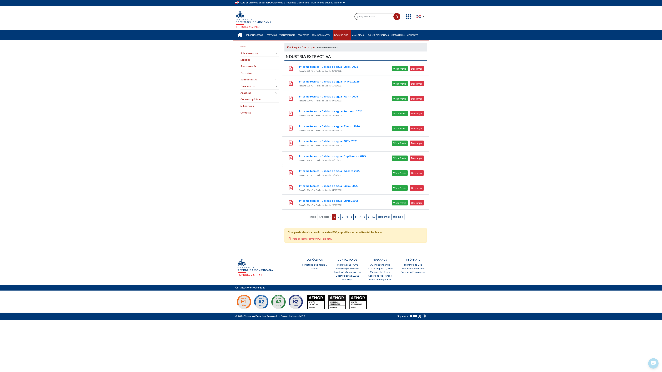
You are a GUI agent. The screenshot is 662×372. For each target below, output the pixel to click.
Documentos (247, 86)
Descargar (416, 68)
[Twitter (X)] (420, 316)
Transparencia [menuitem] (287, 35)
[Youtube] (415, 316)
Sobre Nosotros (249, 53)
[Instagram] (424, 316)
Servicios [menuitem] (272, 35)
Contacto (245, 112)
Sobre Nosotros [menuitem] (254, 35)
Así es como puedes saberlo (326, 2)
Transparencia (248, 66)
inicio (243, 46)
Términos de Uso (413, 264)
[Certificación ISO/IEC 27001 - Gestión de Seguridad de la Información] (330, 303)
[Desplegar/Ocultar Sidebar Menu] (276, 53)
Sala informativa (249, 79)
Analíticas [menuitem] (358, 35)
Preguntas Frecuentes (413, 272)
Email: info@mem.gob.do (347, 272)
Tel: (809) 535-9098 (347, 264)
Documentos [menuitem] (341, 35)
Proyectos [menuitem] (303, 35)
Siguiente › (384, 216)
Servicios (245, 59)
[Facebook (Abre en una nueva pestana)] (411, 316)
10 (373, 216)
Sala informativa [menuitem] (321, 35)
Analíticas (245, 92)
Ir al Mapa (347, 279)
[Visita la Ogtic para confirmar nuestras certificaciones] (244, 302)
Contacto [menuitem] (412, 35)
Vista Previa (399, 68)
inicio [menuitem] (239, 35)
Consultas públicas (250, 99)
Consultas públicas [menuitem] (378, 35)
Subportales (247, 105)
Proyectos (246, 72)
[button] (396, 16)
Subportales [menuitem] (397, 35)
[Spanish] (418, 16)
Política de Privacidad (413, 268)
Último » (398, 216)
